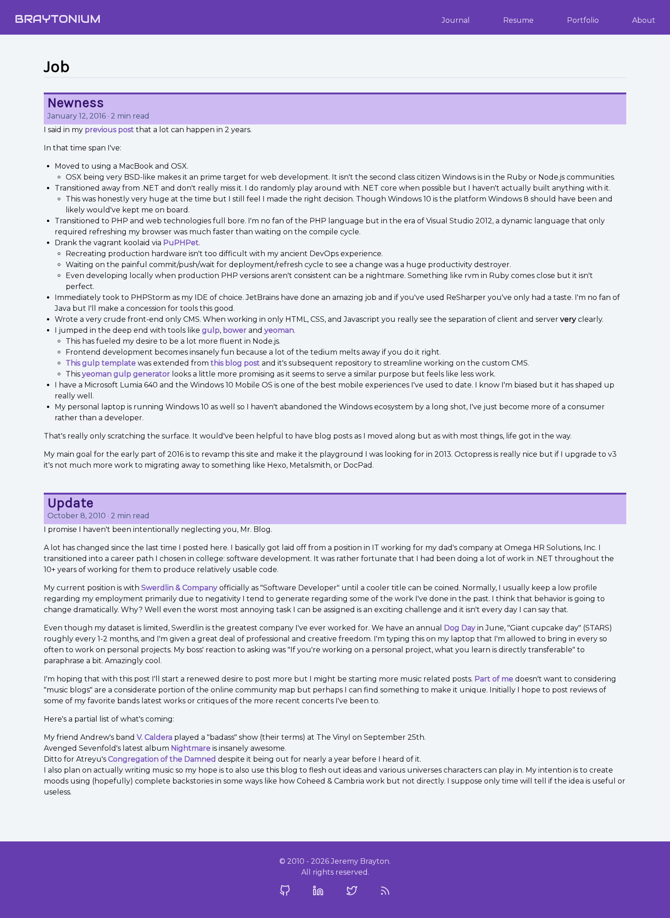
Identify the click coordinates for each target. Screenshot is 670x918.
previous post (109, 129)
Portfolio (583, 20)
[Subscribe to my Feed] (385, 890)
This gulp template (101, 363)
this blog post (235, 363)
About (643, 20)
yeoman (279, 330)
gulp (211, 330)
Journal (456, 20)
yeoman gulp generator (126, 374)
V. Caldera (154, 737)
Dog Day (459, 628)
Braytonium (58, 19)
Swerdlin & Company (179, 587)
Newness (75, 102)
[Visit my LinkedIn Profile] (318, 890)
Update (70, 503)
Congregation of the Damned (162, 759)
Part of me (493, 679)
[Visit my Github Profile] (284, 890)
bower (235, 330)
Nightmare (191, 748)
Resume (518, 20)
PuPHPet (181, 242)
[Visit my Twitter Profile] (351, 890)
